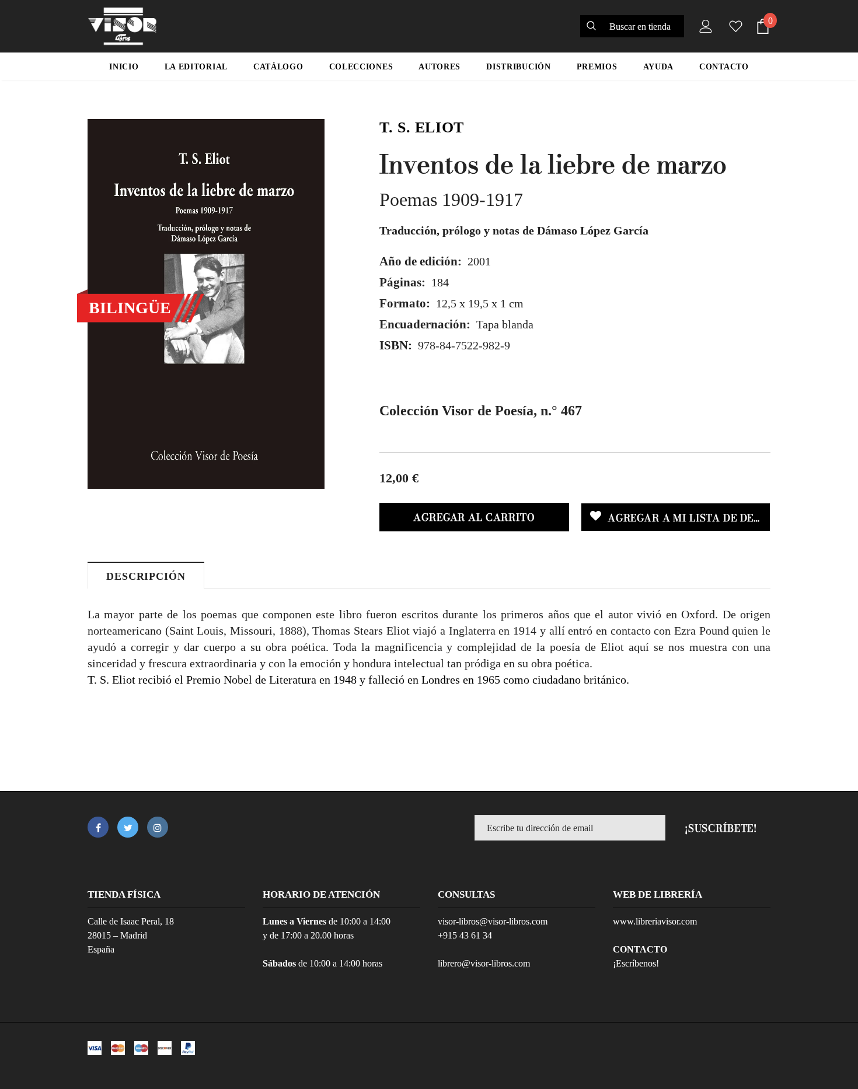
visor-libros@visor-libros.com (492, 921)
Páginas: (402, 282)
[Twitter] (127, 827)
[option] (206, 304)
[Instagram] (157, 827)
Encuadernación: (424, 324)
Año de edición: (420, 261)
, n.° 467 (480, 410)
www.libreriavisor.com (655, 921)
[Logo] (122, 26)
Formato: (404, 303)
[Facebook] (98, 827)
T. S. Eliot (421, 127)
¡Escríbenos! (636, 963)
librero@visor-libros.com (484, 963)
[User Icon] (703, 26)
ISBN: (395, 345)
